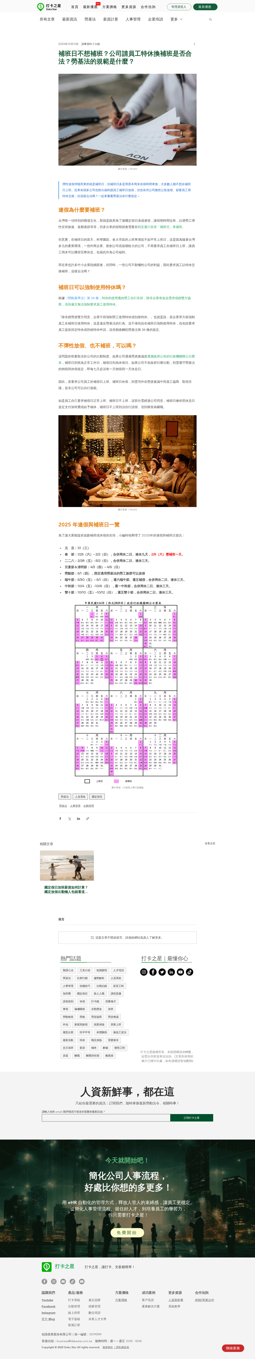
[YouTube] (180, 972)
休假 (82, 1001)
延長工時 (118, 986)
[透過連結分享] (87, 818)
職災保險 (96, 1040)
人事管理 (133, 19)
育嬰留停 (113, 1040)
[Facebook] (153, 972)
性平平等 (85, 1032)
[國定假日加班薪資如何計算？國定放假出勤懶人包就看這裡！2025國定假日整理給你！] (67, 865)
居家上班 (116, 1024)
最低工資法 (119, 1032)
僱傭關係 (79, 1009)
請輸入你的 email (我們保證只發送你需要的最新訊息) (72, 1111)
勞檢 (82, 1017)
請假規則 (68, 1001)
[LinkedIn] (171, 972)
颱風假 (109, 1055)
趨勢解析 (99, 978)
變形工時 (119, 1047)
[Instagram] (143, 972)
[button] (110, 7)
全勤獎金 (96, 1009)
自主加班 (68, 1047)
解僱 (105, 1047)
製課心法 (68, 970)
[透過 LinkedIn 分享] (78, 818)
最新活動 (68, 1040)
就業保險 (99, 1024)
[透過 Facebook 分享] (60, 818)
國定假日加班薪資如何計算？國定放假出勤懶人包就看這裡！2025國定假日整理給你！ (66, 889)
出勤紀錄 (102, 986)
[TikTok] (189, 972)
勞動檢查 (68, 1017)
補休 (94, 1047)
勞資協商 (96, 1017)
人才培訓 (118, 970)
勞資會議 (113, 1017)
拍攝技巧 (85, 986)
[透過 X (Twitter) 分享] (69, 818)
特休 (82, 1040)
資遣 (65, 1055)
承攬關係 (102, 1032)
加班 (110, 1009)
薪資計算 (110, 19)
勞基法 (90, 19)
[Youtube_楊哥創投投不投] (82, 1281)
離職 (77, 1055)
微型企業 (68, 1032)
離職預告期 (92, 1055)
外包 (65, 1024)
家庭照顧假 (81, 1024)
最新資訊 (69, 19)
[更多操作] (194, 44)
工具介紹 (85, 970)
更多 (174, 19)
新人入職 (99, 993)
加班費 (67, 993)
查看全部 (210, 843)
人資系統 (80, 796)
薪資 (82, 1047)
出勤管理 (88, 805)
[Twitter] (162, 972)
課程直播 (116, 993)
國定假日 (97, 796)
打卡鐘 (95, 1001)
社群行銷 (82, 978)
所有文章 (47, 19)
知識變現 (102, 970)
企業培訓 (155, 19)
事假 (65, 1009)
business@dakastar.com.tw (74, 1341)
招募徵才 (110, 1001)
